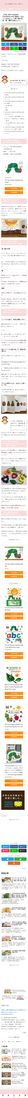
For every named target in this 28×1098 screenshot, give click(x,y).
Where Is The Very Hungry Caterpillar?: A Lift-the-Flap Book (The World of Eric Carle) (14, 687)
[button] (25, 511)
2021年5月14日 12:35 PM (7, 1014)
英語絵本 (5, 815)
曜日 (7, 110)
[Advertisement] (14, 830)
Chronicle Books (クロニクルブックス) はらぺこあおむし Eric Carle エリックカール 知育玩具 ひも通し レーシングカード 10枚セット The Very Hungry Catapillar (14, 770)
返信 (24, 1032)
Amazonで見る (14, 188)
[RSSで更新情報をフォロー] (14, 863)
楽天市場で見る (14, 192)
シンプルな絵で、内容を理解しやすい (15, 116)
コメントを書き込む (14, 1037)
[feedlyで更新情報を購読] (20, 859)
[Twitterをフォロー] (7, 859)
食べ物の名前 (9, 105)
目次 (12, 88)
